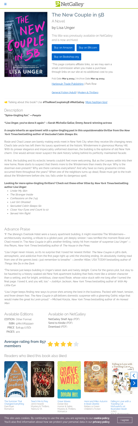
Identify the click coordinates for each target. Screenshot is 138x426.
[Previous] (134, 375)
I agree (125, 420)
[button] (16, 380)
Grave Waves (64, 401)
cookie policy (101, 418)
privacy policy (101, 421)
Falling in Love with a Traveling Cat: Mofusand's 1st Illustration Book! (121, 405)
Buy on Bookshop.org (66, 56)
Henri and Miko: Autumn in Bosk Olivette (95, 402)
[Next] (134, 383)
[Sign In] (5, 4)
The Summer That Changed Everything (14, 402)
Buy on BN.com (88, 47)
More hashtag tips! (96, 102)
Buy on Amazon (63, 47)
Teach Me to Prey (39, 401)
